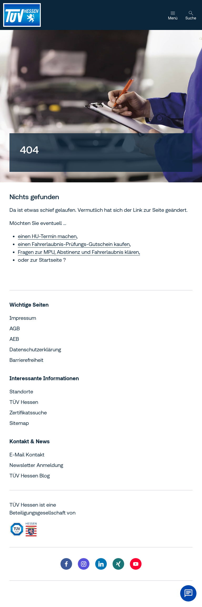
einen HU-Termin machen (47, 236)
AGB (14, 328)
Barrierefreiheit (26, 360)
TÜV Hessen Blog (29, 475)
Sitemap (19, 423)
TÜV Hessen (23, 402)
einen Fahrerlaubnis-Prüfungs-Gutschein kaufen (74, 244)
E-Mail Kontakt (26, 454)
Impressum (22, 318)
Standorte (21, 391)
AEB (14, 339)
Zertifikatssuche (28, 412)
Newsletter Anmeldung (36, 465)
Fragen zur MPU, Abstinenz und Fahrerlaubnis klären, (79, 252)
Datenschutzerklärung (35, 349)
